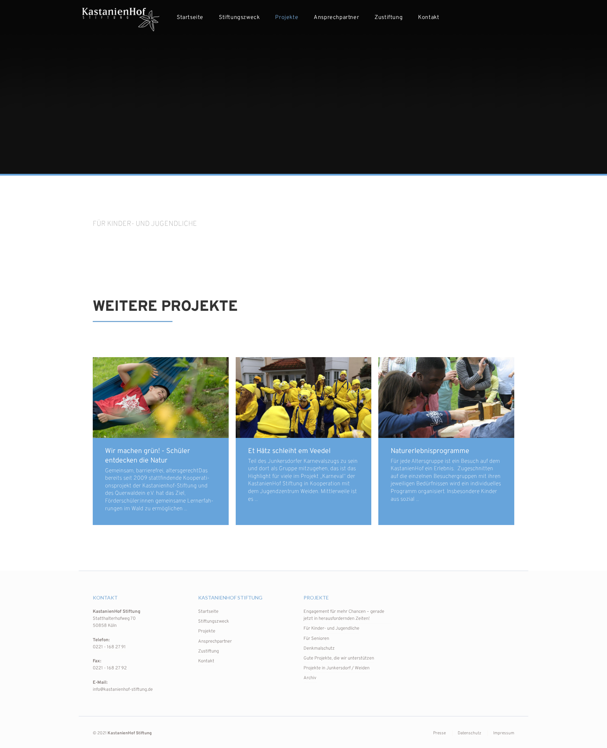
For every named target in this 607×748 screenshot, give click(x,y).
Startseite (190, 17)
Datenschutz (469, 733)
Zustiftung (388, 17)
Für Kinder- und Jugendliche (331, 628)
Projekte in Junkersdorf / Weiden (337, 668)
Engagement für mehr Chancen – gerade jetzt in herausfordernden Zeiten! (344, 615)
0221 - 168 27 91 (109, 647)
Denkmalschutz (319, 648)
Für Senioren (316, 639)
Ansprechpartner (336, 17)
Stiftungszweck (239, 17)
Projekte (286, 17)
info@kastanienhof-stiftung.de (123, 690)
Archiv (310, 678)
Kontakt (428, 17)
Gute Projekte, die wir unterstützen (339, 658)
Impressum (503, 733)
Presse (439, 733)
